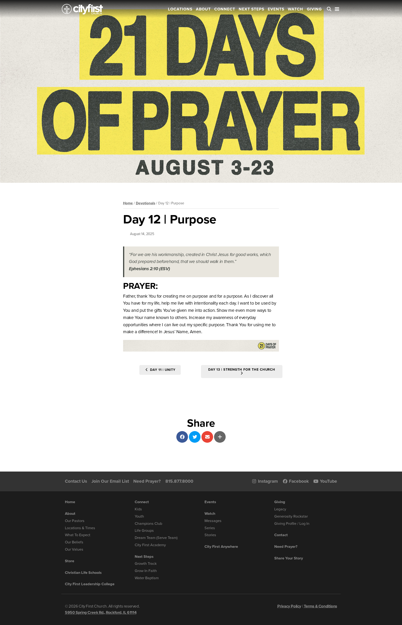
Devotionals (145, 203)
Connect (224, 9)
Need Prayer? (147, 481)
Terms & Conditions (320, 606)
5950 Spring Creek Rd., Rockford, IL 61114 (100, 612)
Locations (180, 9)
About (203, 9)
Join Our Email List (110, 481)
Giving (314, 9)
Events (276, 9)
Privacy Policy (289, 606)
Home (128, 203)
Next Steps (251, 9)
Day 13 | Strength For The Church (241, 370)
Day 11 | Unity (162, 370)
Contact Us (76, 481)
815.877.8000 (179, 481)
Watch (295, 9)
